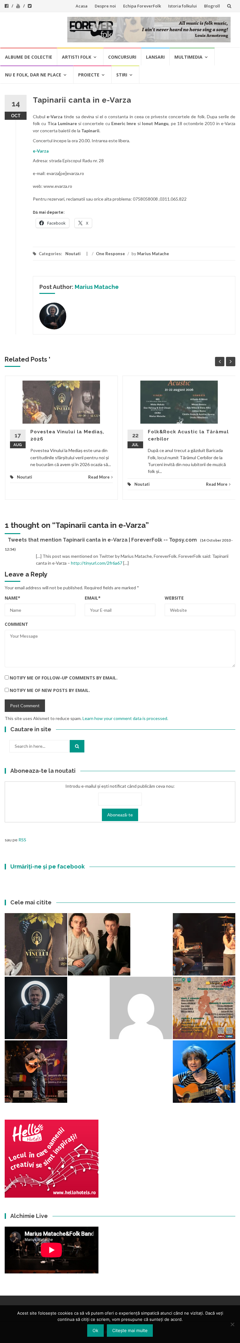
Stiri (121, 75)
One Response (110, 253)
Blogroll (212, 6)
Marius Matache (153, 253)
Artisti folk (76, 57)
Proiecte (88, 75)
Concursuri (122, 57)
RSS (22, 839)
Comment (16, 624)
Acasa (82, 6)
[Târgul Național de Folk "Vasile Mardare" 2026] (204, 1008)
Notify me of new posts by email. (50, 690)
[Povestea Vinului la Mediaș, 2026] (36, 944)
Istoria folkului (182, 6)
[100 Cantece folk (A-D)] (204, 1071)
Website (174, 598)
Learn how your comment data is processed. (125, 718)
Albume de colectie (28, 57)
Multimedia (188, 57)
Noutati (73, 253)
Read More (99, 476)
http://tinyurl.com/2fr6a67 (96, 563)
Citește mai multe (130, 1330)
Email (93, 598)
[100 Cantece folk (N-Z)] (99, 944)
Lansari (155, 57)
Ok (95, 1330)
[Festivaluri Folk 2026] (204, 944)
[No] (232, 1324)
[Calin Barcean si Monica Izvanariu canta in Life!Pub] (36, 1008)
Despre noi (105, 6)
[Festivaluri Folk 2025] (36, 1071)
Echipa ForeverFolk (142, 6)
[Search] (77, 746)
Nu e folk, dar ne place (33, 75)
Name (12, 598)
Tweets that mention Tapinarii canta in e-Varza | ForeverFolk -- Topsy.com (102, 540)
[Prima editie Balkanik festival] (141, 1008)
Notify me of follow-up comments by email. (64, 678)
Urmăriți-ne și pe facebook (47, 866)
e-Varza (41, 150)
